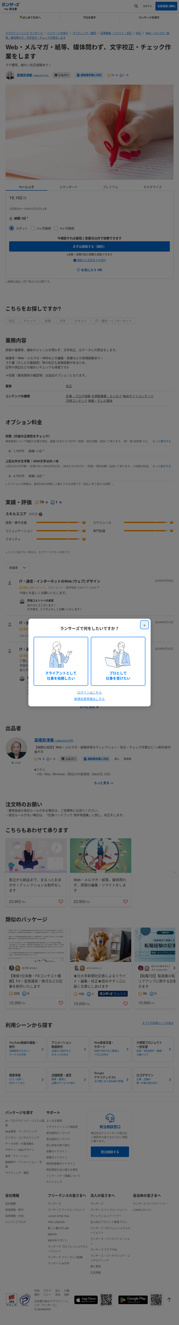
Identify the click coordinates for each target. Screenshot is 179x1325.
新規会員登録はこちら (89, 699)
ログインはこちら (89, 692)
